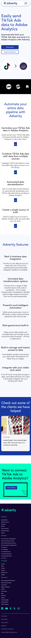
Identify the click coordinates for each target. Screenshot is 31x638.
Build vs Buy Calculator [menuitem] (6, 582)
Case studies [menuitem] (4, 591)
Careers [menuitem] (3, 568)
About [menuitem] (2, 566)
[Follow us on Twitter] (14, 608)
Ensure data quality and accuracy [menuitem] (8, 543)
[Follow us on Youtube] (6, 608)
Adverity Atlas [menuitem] (4, 520)
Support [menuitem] (3, 574)
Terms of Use (4, 616)
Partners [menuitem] (3, 570)
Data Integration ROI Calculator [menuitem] (8, 580)
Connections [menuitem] (4, 584)
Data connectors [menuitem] (5, 528)
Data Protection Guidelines (7, 629)
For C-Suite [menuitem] (3, 558)
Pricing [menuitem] (2, 532)
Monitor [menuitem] (3, 526)
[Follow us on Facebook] (10, 608)
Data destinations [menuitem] (5, 530)
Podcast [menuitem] (3, 597)
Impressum (3, 625)
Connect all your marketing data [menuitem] (8, 538)
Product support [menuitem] (4, 604)
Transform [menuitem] (3, 524)
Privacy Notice (4, 619)
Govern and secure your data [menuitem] (7, 540)
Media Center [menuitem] (4, 572)
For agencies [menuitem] (4, 547)
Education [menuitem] (3, 595)
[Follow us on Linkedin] (2, 608)
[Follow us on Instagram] (19, 608)
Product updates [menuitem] (5, 599)
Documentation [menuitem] (4, 602)
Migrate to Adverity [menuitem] (5, 587)
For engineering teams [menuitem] (6, 553)
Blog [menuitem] (2, 593)
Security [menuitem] (3, 564)
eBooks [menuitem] (3, 589)
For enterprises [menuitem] (4, 549)
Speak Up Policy (4, 622)
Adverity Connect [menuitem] (5, 522)
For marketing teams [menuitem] (5, 551)
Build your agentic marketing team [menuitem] (9, 545)
